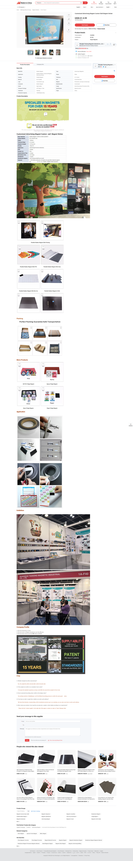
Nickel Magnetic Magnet (47, 843)
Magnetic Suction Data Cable (23, 814)
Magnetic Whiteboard (46, 816)
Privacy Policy (87, 855)
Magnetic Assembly (70, 814)
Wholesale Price (68, 851)
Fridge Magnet (94, 816)
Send (27, 740)
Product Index (90, 851)
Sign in (115, 3)
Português (43, 852)
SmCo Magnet (21, 833)
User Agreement (74, 855)
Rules (115, 7)
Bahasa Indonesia (105, 852)
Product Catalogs (36, 811)
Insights (101, 851)
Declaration (81, 855)
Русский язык (54, 852)
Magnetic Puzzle (70, 819)
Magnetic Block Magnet (61, 843)
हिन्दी (85, 852)
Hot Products (32, 851)
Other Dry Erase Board (71, 816)
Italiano (59, 852)
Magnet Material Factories (50, 840)
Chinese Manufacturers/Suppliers (50, 851)
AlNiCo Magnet (43, 833)
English (34, 852)
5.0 (99, 66)
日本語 (81, 852)
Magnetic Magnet (62, 840)
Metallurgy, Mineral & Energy (25, 9)
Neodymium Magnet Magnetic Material (93, 840)
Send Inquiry (85, 25)
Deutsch (64, 852)
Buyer (84, 7)
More (18, 846)
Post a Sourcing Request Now (55, 740)
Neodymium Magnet (95, 814)
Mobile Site (96, 851)
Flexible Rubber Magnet (22, 816)
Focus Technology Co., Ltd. (57, 855)
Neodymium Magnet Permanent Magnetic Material (28, 843)
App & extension (99, 7)
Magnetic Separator (46, 814)
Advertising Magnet (46, 819)
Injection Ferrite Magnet (32, 833)
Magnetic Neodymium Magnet (75, 840)
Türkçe (93, 852)
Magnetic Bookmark (21, 819)
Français (48, 852)
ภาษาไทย (89, 852)
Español (38, 852)
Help (92, 7)
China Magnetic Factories (23, 840)
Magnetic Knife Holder (96, 819)
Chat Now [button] (107, 25)
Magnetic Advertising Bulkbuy (75, 843)
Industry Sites (75, 851)
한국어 (77, 852)
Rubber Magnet (43, 9)
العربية (74, 852)
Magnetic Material (35, 9)
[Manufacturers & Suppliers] (24, 2)
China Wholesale (61, 851)
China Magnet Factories (37, 840)
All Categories (21, 7)
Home (18, 9)
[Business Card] (114, 70)
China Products (39, 851)
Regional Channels (82, 851)
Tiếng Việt (98, 852)
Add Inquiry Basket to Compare (44, 58)
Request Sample (101, 28)
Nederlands (69, 852)
